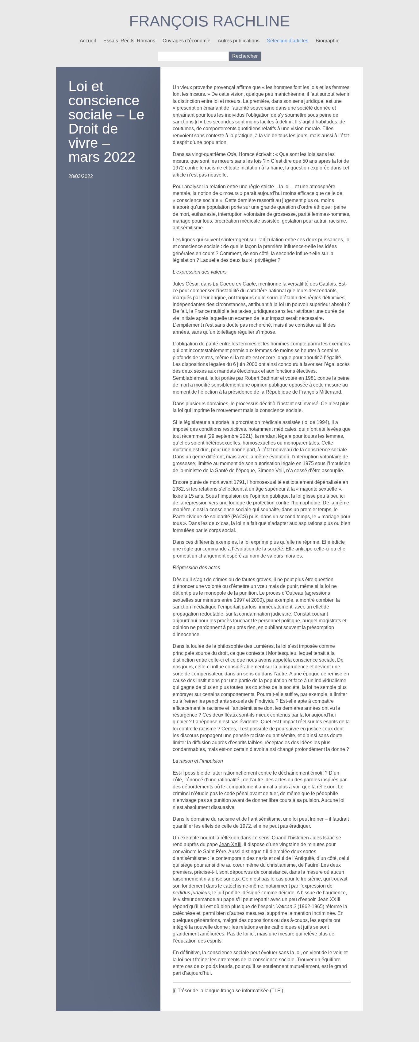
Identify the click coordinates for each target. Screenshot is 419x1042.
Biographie (328, 40)
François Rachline (209, 21)
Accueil (88, 40)
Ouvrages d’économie (186, 40)
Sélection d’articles (287, 40)
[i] (196, 121)
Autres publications (238, 40)
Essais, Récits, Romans (129, 40)
